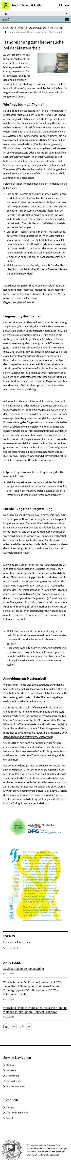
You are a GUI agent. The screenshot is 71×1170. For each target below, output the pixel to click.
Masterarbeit (56, 27)
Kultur (21, 27)
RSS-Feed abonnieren (17, 1112)
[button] (6, 1026)
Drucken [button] (10, 1107)
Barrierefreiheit (13, 1080)
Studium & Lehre (37, 27)
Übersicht (12, 948)
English (10, 1118)
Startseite (8, 27)
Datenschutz (12, 1075)
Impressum (11, 1070)
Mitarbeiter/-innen (15, 1086)
